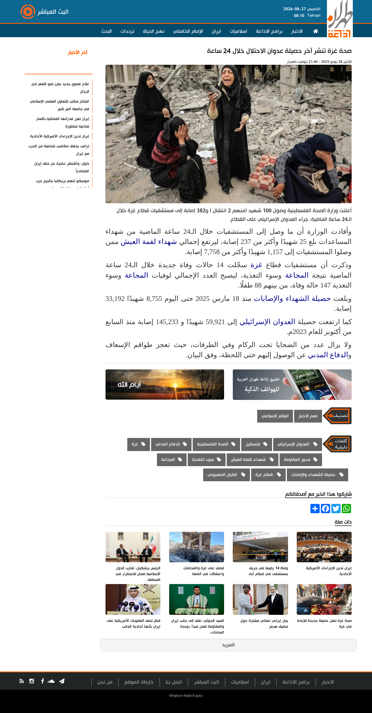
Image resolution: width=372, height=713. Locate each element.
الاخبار (297, 31)
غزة (256, 265)
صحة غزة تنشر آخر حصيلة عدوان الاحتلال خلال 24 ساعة (279, 51)
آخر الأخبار (77, 52)
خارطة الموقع (139, 682)
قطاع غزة (264, 474)
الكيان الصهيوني (223, 474)
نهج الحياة (153, 31)
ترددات (127, 31)
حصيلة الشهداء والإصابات (293, 298)
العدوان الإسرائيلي (268, 322)
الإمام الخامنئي (188, 31)
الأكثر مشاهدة (72, 66)
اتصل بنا (174, 682)
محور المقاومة (297, 459)
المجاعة (297, 275)
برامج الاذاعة (269, 31)
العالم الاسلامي (275, 416)
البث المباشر (206, 682)
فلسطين (253, 444)
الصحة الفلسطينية (212, 444)
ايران (216, 31)
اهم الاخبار (308, 416)
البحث (106, 31)
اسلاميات (238, 31)
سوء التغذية (203, 459)
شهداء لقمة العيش (150, 241)
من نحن (104, 682)
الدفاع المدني (328, 355)
